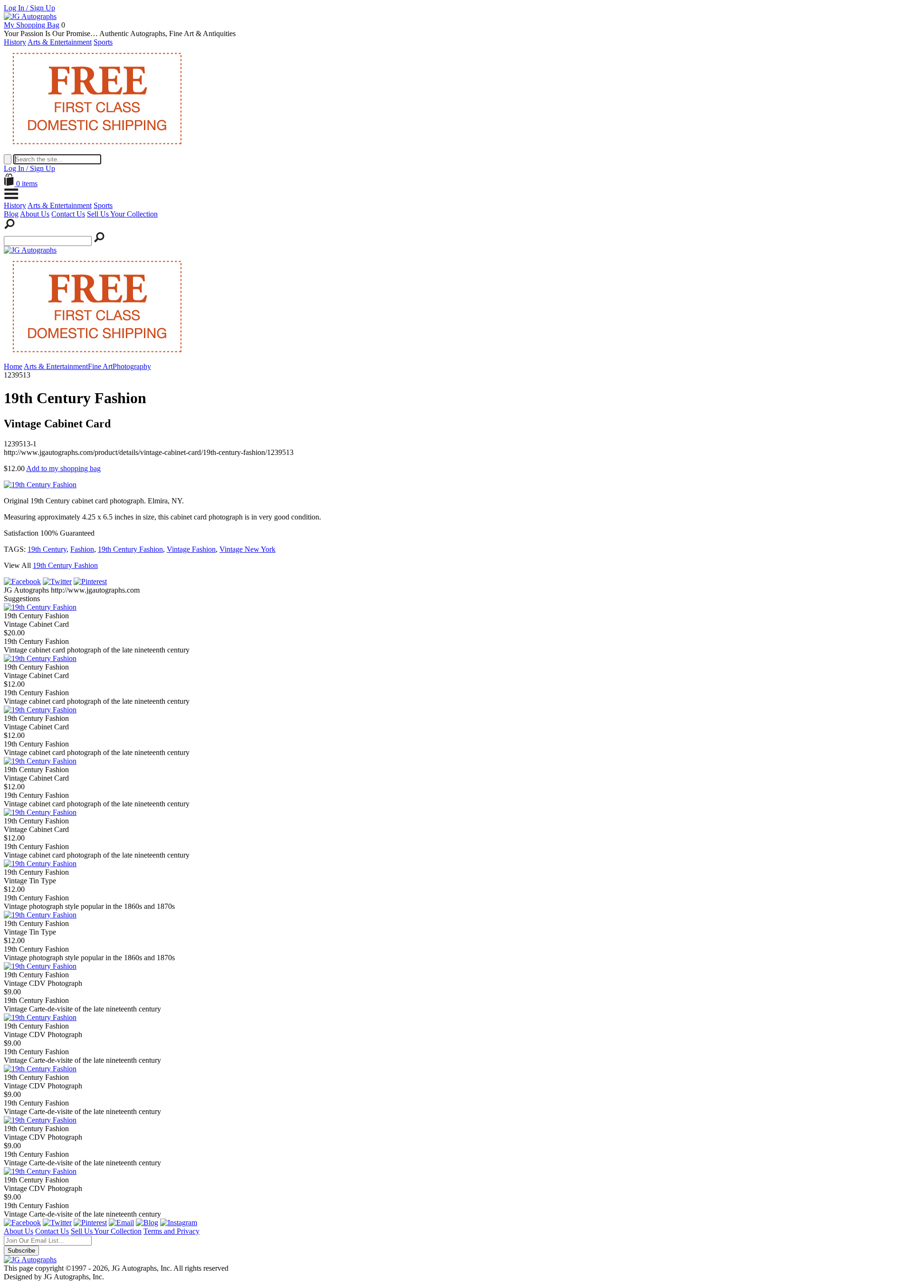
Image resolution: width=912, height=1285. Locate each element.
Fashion (82, 549)
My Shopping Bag (31, 25)
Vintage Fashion (191, 549)
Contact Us (68, 214)
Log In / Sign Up (29, 8)
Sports (103, 42)
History (15, 42)
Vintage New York (247, 549)
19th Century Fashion (130, 549)
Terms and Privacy (171, 1231)
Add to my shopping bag (63, 468)
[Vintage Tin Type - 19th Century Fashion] (40, 864)
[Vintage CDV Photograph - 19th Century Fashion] (40, 966)
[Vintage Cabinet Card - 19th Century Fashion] (40, 607)
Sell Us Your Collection (122, 214)
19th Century (47, 549)
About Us (34, 214)
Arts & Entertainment (60, 42)
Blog (11, 214)
